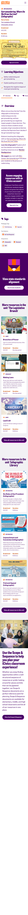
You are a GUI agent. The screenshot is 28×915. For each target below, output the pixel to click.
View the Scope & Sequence (13, 717)
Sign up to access (14, 62)
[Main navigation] (25, 2)
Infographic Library (7, 25)
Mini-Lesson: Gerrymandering (11, 157)
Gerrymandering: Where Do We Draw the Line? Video (13, 140)
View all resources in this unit (14, 440)
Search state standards (14, 287)
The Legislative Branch (8, 22)
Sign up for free (14, 205)
